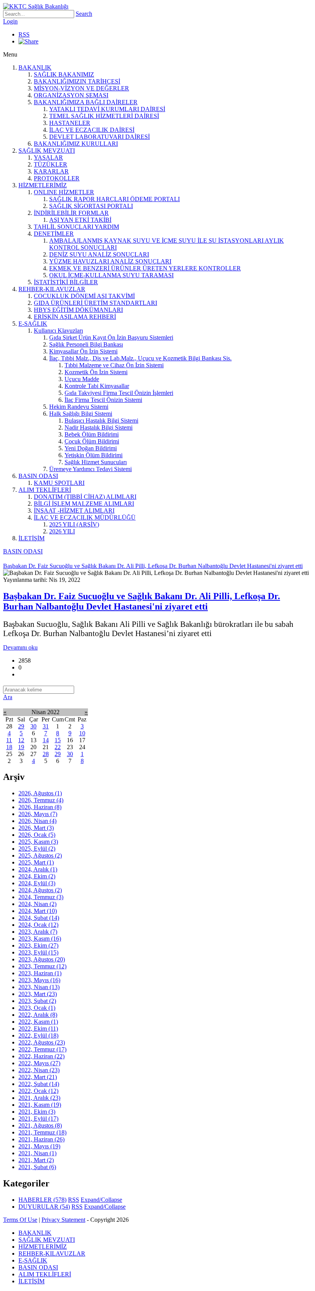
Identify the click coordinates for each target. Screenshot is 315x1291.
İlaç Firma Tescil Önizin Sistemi (103, 399)
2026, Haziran (39, 807)
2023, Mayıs (39, 980)
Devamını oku (20, 647)
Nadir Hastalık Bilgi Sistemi (99, 427)
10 (82, 733)
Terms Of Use (20, 1219)
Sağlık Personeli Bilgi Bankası (86, 344)
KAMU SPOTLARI (59, 483)
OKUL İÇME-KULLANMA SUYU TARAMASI (111, 275)
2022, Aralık (37, 1014)
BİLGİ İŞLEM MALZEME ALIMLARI (84, 503)
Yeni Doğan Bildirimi (91, 448)
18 (9, 747)
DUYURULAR (44, 1206)
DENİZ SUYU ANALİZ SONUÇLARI (99, 254)
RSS (24, 34)
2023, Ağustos (41, 959)
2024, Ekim (36, 876)
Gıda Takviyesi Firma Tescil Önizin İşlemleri (119, 393)
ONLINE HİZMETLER (64, 192)
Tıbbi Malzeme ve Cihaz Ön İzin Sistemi (114, 365)
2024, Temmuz (40, 897)
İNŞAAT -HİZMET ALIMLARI (74, 510)
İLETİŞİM (31, 538)
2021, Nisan (37, 1153)
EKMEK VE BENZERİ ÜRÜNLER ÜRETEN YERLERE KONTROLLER (145, 268)
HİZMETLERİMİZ (42, 185)
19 (21, 747)
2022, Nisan (39, 1070)
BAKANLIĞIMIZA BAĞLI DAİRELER (86, 102)
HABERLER (42, 1199)
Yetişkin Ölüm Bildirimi (94, 455)
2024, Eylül (36, 883)
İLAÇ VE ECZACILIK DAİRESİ (91, 130)
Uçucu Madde (82, 379)
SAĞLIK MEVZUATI (46, 150)
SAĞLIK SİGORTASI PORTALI (91, 206)
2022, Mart (37, 1077)
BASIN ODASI (38, 476)
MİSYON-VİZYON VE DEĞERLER (81, 88)
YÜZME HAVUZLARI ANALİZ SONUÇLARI (110, 261)
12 (21, 740)
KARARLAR (51, 171)
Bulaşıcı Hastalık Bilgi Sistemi (101, 420)
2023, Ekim (38, 945)
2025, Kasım (38, 841)
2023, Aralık (37, 931)
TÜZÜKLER (50, 164)
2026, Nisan (37, 821)
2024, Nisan (37, 904)
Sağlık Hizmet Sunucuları (96, 462)
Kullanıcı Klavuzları (58, 330)
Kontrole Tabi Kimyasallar (97, 386)
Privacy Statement (63, 1219)
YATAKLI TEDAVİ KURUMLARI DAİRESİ (107, 109)
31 (46, 726)
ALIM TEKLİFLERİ (44, 489)
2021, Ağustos (40, 1125)
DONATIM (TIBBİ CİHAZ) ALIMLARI (85, 496)
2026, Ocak (36, 834)
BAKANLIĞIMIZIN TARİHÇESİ (77, 81)
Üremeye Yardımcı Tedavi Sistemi (90, 469)
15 (58, 740)
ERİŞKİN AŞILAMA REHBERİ (75, 316)
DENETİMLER (54, 233)
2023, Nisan (39, 987)
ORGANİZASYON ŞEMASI (71, 95)
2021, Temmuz (42, 1132)
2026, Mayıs (37, 814)
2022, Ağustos (41, 1042)
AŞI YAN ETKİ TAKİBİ (80, 220)
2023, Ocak (36, 1007)
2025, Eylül (36, 848)
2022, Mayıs (39, 1063)
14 (46, 740)
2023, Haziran (39, 973)
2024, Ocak (38, 924)
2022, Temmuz (42, 1049)
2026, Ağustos (40, 793)
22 (58, 747)
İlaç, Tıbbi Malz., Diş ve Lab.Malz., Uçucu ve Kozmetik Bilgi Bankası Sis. (140, 358)
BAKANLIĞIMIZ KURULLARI (76, 143)
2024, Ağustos (40, 890)
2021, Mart (36, 1160)
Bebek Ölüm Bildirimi (92, 434)
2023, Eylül (38, 952)
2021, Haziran (41, 1139)
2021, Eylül (38, 1118)
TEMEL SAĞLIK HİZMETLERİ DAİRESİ (104, 116)
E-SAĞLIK (32, 323)
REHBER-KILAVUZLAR (51, 289)
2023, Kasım (39, 938)
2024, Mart (37, 911)
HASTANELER (69, 123)
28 (46, 754)
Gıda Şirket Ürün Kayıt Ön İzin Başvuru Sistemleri (111, 337)
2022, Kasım (38, 1021)
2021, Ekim (36, 1111)
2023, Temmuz (42, 966)
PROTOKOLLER (57, 178)
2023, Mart (37, 994)
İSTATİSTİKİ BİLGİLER (66, 282)
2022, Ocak (38, 1091)
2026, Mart (36, 828)
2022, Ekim (38, 1028)
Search (84, 13)
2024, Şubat (38, 918)
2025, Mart (36, 862)
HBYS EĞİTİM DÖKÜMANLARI (78, 310)
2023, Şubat (37, 1001)
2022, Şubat (38, 1084)
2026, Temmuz (40, 800)
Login (10, 21)
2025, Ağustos (40, 855)
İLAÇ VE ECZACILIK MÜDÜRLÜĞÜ (85, 517)
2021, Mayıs (39, 1146)
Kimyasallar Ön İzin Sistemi (83, 351)
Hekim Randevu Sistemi (78, 406)
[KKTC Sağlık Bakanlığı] (35, 6)
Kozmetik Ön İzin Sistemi (96, 372)
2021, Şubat (37, 1167)
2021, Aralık (39, 1097)
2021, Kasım (39, 1104)
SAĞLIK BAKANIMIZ (64, 74)
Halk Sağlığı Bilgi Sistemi (80, 413)
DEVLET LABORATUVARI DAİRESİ (99, 136)
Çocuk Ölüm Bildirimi (92, 441)
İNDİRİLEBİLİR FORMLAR (71, 213)
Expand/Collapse (101, 1199)
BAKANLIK (34, 67)
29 (21, 726)
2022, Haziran (41, 1056)
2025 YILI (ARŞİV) (74, 524)
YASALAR (48, 157)
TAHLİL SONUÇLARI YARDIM (76, 226)
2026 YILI (62, 531)
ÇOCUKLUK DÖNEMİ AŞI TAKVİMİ (84, 296)
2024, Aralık (37, 869)
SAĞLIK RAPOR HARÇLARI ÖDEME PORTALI (114, 199)
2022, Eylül (38, 1035)
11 (9, 740)
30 (33, 726)
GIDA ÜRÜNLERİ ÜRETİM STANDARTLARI (95, 303)
